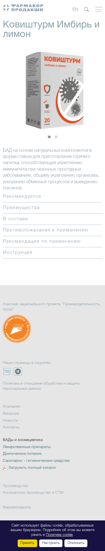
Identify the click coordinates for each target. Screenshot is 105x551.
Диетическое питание (22, 454)
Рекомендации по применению (42, 242)
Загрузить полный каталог (32, 468)
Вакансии (11, 413)
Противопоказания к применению (45, 230)
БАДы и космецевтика (23, 440)
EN (75, 10)
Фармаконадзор (17, 507)
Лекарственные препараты (27, 447)
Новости (10, 421)
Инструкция (17, 253)
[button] (49, 137)
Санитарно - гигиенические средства (36, 461)
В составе (15, 219)
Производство (15, 486)
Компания (11, 406)
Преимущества (21, 208)
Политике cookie (59, 534)
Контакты (11, 427)
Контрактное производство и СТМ (33, 493)
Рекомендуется (22, 197)
